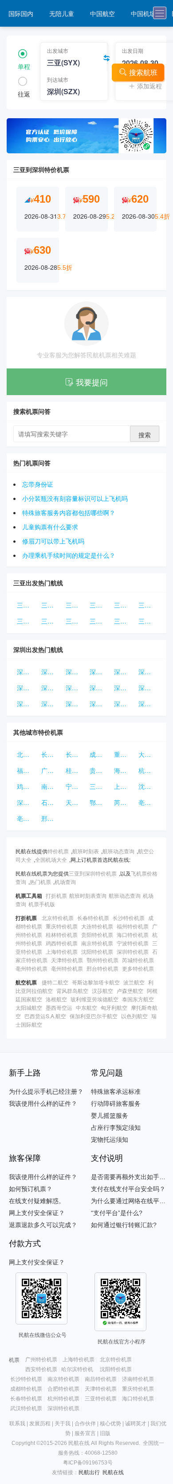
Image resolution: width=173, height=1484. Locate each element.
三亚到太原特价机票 (76, 620)
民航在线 (113, 1472)
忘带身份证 (37, 484)
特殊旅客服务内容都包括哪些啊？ (68, 512)
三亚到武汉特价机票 (51, 620)
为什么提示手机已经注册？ (46, 1091)
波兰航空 (134, 982)
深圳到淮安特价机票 (51, 703)
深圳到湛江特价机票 (51, 671)
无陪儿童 (61, 13)
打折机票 (56, 895)
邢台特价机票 (51, 818)
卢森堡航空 (130, 990)
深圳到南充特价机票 (27, 703)
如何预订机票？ (30, 1188)
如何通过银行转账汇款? (124, 1224)
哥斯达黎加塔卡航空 (96, 982)
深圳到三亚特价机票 (124, 687)
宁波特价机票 (76, 786)
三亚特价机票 (100, 786)
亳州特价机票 (148, 802)
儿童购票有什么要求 (50, 526)
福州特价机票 (27, 770)
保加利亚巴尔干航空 (94, 1016)
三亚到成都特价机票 (148, 620)
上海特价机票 (124, 786)
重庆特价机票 (124, 754)
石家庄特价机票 (51, 802)
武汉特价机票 (26, 1408)
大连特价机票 (148, 754)
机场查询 (65, 881)
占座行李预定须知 (116, 1127)
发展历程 (40, 1423)
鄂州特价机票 (100, 802)
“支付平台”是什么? (116, 1212)
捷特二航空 (55, 982)
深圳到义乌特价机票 (76, 687)
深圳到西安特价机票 (100, 671)
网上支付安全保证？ (37, 1212)
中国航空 (102, 13)
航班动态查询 (118, 851)
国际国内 (20, 13)
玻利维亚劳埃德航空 (94, 999)
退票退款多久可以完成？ (43, 1224)
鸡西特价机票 (27, 786)
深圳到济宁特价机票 (148, 671)
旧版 (105, 1433)
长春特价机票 (51, 754)
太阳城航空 (29, 1007)
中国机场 (143, 13)
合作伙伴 (85, 1423)
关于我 (63, 1423)
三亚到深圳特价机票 (93, 873)
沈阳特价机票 (148, 786)
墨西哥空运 (59, 1007)
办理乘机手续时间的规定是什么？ (68, 555)
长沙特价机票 (76, 754)
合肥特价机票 (63, 1389)
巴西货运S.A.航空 (45, 1016)
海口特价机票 (124, 770)
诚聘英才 (135, 1423)
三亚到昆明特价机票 (100, 620)
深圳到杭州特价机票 (100, 687)
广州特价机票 (51, 770)
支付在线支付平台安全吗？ (128, 1188)
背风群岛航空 (72, 990)
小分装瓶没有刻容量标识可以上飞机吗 (75, 498)
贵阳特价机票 (100, 770)
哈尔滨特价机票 (79, 1369)
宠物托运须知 (109, 1139)
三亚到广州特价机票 (124, 620)
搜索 (144, 434)
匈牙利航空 (114, 1007)
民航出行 (89, 1472)
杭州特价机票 (148, 770)
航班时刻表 (85, 851)
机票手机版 (41, 904)
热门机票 (40, 881)
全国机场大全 (51, 859)
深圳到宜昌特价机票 (124, 671)
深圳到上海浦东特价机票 (100, 703)
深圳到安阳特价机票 (27, 671)
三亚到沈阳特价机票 (76, 604)
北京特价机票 (27, 754)
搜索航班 (143, 72)
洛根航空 (56, 999)
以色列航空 (134, 1016)
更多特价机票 (138, 968)
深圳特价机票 (27, 802)
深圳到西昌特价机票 (76, 703)
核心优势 (110, 1423)
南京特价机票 (51, 786)
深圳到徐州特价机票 (51, 687)
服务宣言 (85, 1433)
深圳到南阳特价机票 (148, 703)
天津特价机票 (76, 802)
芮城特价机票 (124, 802)
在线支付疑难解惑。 (37, 1200)
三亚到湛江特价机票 (100, 604)
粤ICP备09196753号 (88, 1463)
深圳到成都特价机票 (124, 703)
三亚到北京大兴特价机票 (124, 604)
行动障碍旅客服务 (116, 1103)
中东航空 (86, 1007)
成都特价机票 (100, 754)
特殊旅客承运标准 (116, 1091)
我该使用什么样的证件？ (43, 1103)
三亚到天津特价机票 (27, 620)
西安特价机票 (41, 1369)
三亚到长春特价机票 (51, 604)
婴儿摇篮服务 (109, 1115)
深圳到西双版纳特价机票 (27, 687)
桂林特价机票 (76, 770)
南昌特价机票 (101, 1379)
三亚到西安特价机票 (27, 604)
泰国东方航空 (138, 999)
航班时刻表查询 (87, 895)
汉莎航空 (102, 990)
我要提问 (92, 382)
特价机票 (58, 851)
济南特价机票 (138, 1379)
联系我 (17, 1423)
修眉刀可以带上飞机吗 (53, 540)
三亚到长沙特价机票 (148, 604)
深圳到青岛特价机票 (76, 671)
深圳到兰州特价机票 (148, 687)
